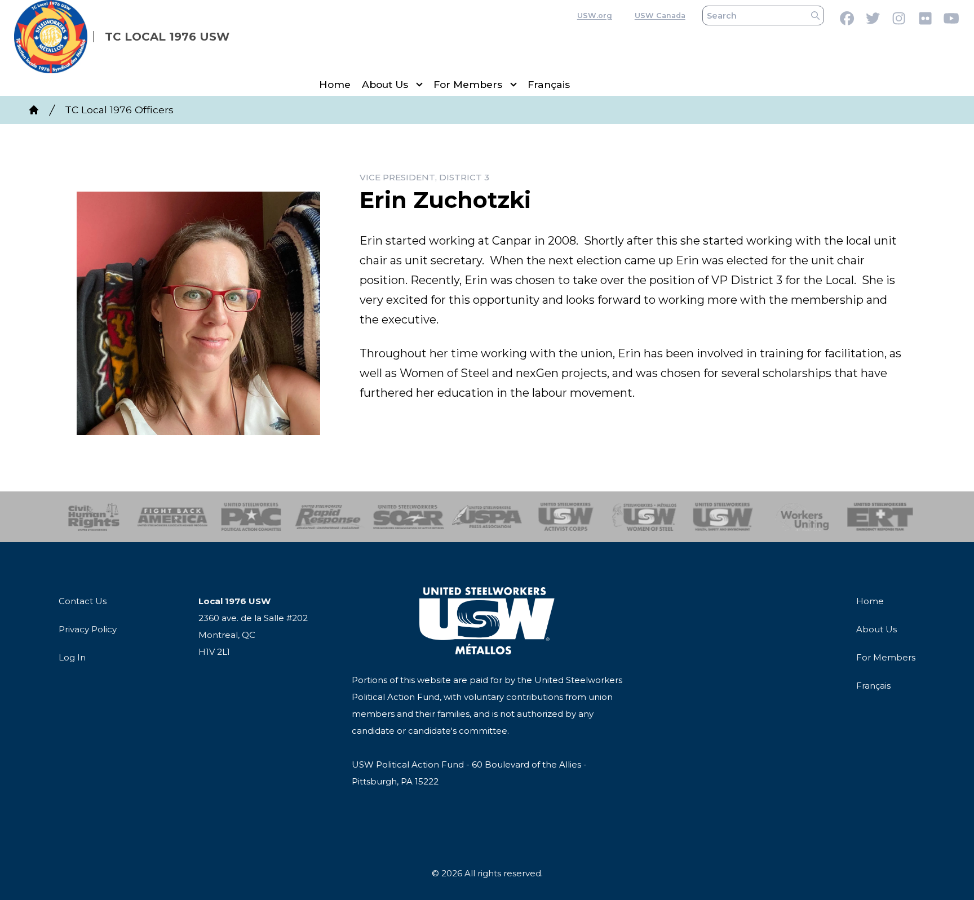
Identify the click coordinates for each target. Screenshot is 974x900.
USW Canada (660, 15)
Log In (72, 657)
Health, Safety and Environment (723, 517)
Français (549, 84)
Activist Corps (565, 517)
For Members (467, 84)
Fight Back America (173, 517)
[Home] (33, 110)
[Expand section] (419, 84)
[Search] (815, 15)
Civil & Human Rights (94, 517)
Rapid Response (330, 517)
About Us (385, 84)
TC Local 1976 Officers (119, 110)
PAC (251, 517)
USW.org (594, 15)
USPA (487, 517)
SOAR (408, 517)
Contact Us (83, 601)
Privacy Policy (88, 629)
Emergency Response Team (880, 517)
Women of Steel (644, 517)
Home (335, 84)
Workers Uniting (802, 517)
